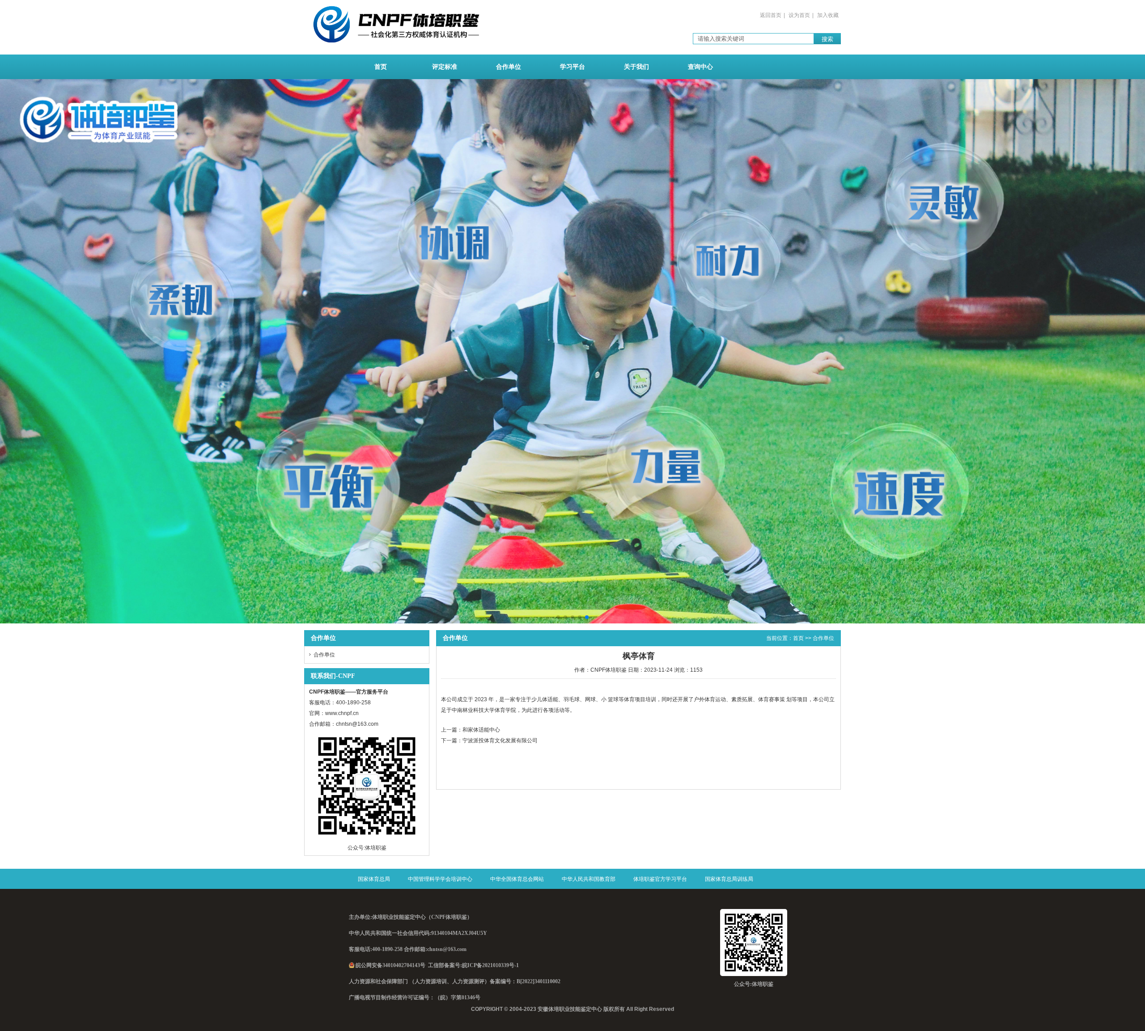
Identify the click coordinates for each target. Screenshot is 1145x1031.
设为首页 (799, 15)
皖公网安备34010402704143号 (390, 965)
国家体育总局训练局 (729, 879)
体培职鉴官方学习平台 (660, 879)
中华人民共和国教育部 (588, 879)
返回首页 (770, 15)
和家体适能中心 (481, 730)
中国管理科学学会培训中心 (440, 879)
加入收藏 (828, 15)
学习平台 (572, 66)
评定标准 (444, 66)
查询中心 (700, 66)
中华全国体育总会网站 (517, 879)
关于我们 (636, 66)
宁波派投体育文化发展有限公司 (500, 740)
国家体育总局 (374, 879)
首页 (380, 66)
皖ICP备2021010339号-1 (490, 965)
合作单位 (508, 66)
